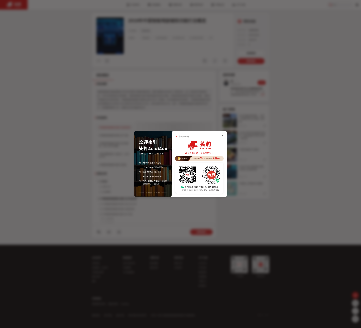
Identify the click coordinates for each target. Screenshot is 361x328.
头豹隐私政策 (214, 190)
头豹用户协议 (202, 190)
